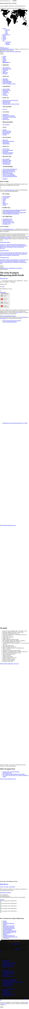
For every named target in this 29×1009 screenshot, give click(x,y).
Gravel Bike (17, 211)
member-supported (15, 943)
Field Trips (5, 73)
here (17, 312)
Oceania (4, 205)
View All (5, 109)
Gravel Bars (5, 118)
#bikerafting (5, 78)
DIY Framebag (3, 318)
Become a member (7, 995)
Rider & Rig (5, 140)
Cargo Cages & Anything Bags (9, 116)
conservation (18, 948)
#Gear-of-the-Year (6, 101)
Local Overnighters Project (7, 229)
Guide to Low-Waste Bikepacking (10, 980)
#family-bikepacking (7, 81)
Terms (25, 998)
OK (1, 1000)
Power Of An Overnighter (8, 174)
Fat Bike (17, 213)
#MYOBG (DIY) (6, 102)
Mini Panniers (6, 114)
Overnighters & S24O (7, 219)
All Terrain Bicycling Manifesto (9, 979)
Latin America (6, 197)
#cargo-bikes (5, 151)
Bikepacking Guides (7, 160)
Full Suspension (6, 133)
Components (5, 91)
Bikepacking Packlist (7, 772)
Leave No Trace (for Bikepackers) (10, 169)
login (27, 1002)
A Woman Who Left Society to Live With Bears (13, 982)
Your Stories (5, 70)
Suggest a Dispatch (7, 991)
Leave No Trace (6, 961)
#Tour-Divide (5, 80)
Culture (4, 71)
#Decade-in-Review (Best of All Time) (11, 104)
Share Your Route (6, 992)
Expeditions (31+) (6, 223)
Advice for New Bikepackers (9, 964)
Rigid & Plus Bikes (7, 131)
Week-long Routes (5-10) (8, 221)
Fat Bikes (5, 134)
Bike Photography (6, 164)
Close (2, 1007)
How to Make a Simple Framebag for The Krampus (14, 774)
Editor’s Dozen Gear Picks (8, 973)
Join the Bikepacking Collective (7, 49)
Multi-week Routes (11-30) (8, 222)
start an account (4, 1003)
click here (7, 238)
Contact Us (5, 178)
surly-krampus (12, 886)
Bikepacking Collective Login (9, 994)
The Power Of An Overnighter (9, 963)
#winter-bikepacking (7, 82)
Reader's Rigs (6, 975)
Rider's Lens (5, 72)
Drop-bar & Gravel (7, 132)
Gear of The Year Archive (8, 972)
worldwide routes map (9, 190)
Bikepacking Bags (7, 90)
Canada (4, 198)
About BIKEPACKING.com (9, 989)
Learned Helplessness (7, 985)
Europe (4, 200)
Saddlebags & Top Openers (8, 115)
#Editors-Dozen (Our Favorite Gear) (10, 100)
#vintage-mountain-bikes (8, 150)
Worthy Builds (6, 142)
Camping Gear (6, 92)
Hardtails (5, 129)
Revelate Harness (24, 317)
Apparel (4, 93)
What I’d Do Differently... (8, 984)
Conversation (3, 292)
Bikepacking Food (7, 161)
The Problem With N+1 (8, 983)
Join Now (2, 899)
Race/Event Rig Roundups (8, 141)
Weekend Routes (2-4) (7, 220)
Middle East (5, 203)
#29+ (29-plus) (6, 149)
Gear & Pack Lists (7, 162)
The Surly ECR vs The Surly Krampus (11, 771)
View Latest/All (6, 67)
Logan (3, 286)
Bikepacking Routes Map (8, 966)
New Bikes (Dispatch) (7, 153)
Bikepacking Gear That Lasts (9, 171)
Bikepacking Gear (4, 278)
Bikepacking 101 (6, 960)
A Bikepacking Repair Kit (8, 976)
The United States (6, 196)
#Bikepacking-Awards (7, 172)
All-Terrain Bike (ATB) (21, 212)
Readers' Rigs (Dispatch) (8, 152)
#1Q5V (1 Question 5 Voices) (9, 83)
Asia (4, 201)
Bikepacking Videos (7, 68)
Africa (4, 202)
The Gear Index (6, 970)
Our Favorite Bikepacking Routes (10, 176)
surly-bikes (6, 886)
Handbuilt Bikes (6, 143)
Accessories (5, 95)
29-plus (1, 886)
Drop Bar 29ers (6, 119)
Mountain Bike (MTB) (21, 210)
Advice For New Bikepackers (9, 175)
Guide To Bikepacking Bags (9, 170)
